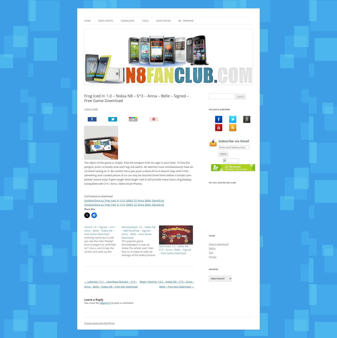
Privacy (212, 256)
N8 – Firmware (186, 20)
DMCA (212, 248)
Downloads (127, 20)
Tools (145, 20)
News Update (105, 20)
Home (87, 20)
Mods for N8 (163, 20)
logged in (105, 303)
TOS (211, 252)
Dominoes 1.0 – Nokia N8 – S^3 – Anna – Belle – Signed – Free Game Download (175, 250)
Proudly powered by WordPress (99, 323)
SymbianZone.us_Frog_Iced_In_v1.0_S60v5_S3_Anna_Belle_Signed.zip (124, 200)
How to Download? (219, 244)
